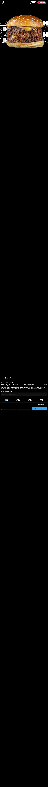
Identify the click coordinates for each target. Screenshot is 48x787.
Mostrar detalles (40, 404)
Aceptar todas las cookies (39, 408)
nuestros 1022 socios (11, 384)
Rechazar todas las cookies (8, 408)
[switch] (18, 400)
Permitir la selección (24, 408)
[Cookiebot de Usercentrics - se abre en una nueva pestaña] (6, 378)
